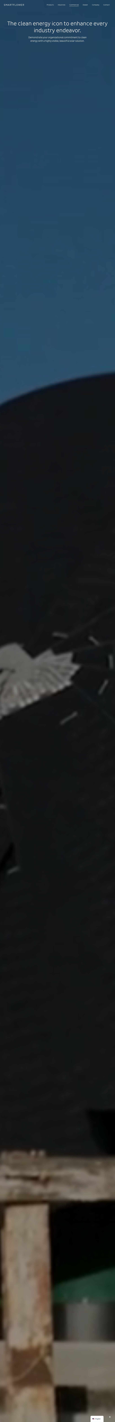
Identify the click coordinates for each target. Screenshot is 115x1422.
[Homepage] (14, 5)
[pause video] (110, 1417)
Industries (61, 5)
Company (95, 5)
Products (50, 5)
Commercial (74, 5)
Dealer (85, 5)
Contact (106, 5)
